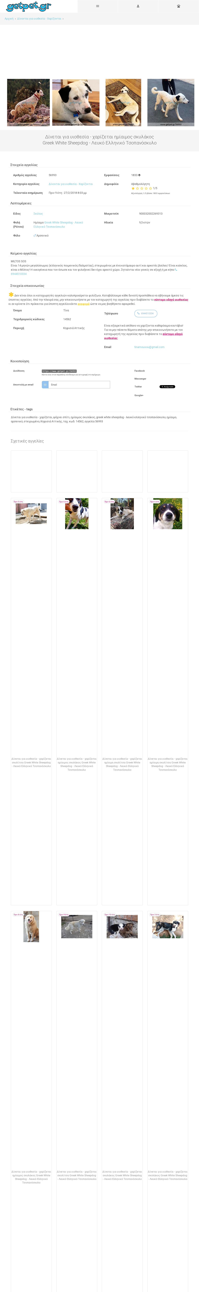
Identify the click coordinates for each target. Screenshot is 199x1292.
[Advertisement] (99, 48)
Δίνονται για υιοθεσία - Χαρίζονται (71, 184)
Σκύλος (38, 213)
